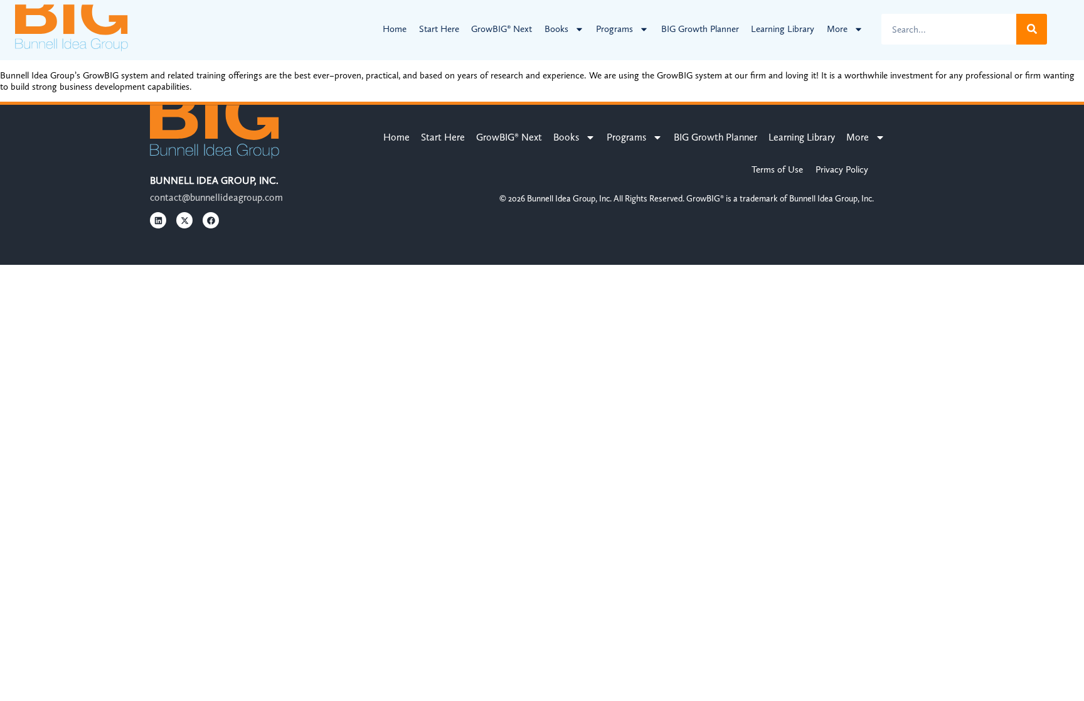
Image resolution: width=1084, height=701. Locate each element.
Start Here (439, 29)
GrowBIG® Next (501, 29)
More (837, 29)
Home (394, 29)
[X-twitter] (184, 220)
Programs (614, 29)
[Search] (1031, 29)
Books (556, 29)
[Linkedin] (158, 220)
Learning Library (782, 29)
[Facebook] (211, 220)
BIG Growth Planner (700, 29)
